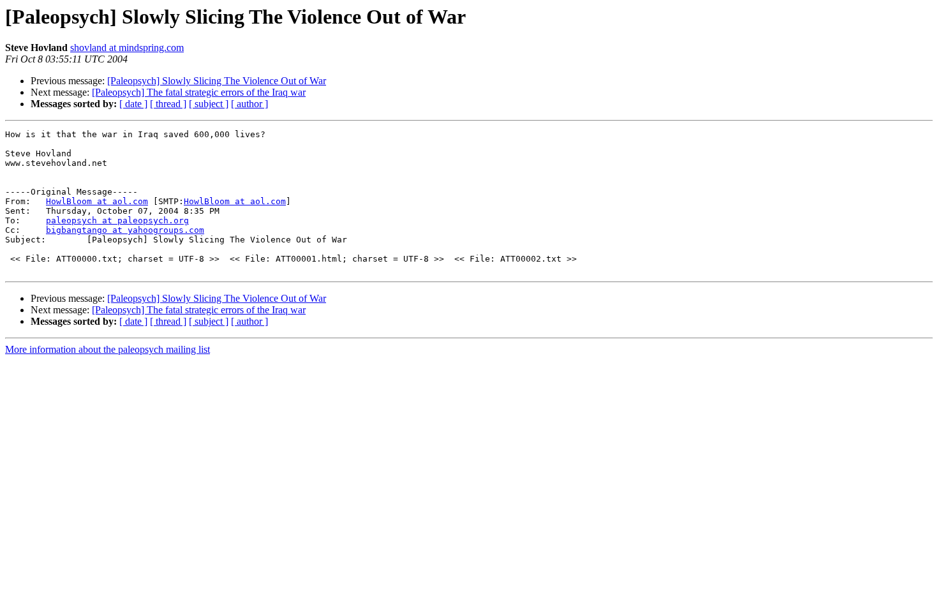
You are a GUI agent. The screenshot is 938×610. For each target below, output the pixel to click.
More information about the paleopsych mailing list (107, 349)
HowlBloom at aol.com (97, 201)
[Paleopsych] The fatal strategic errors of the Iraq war (199, 92)
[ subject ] (208, 103)
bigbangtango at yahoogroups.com (125, 230)
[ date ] (133, 103)
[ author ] (249, 103)
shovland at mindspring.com (127, 47)
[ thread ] (168, 103)
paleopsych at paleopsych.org (117, 220)
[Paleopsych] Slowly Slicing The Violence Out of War (216, 80)
